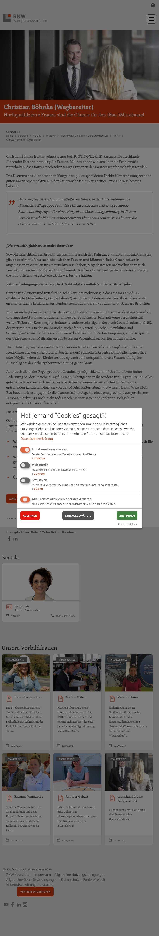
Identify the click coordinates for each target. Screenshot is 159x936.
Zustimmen (127, 515)
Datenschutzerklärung (37, 438)
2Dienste (38, 473)
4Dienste (38, 457)
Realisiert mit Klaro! (127, 524)
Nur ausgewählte (78, 515)
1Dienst (37, 488)
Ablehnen (30, 515)
